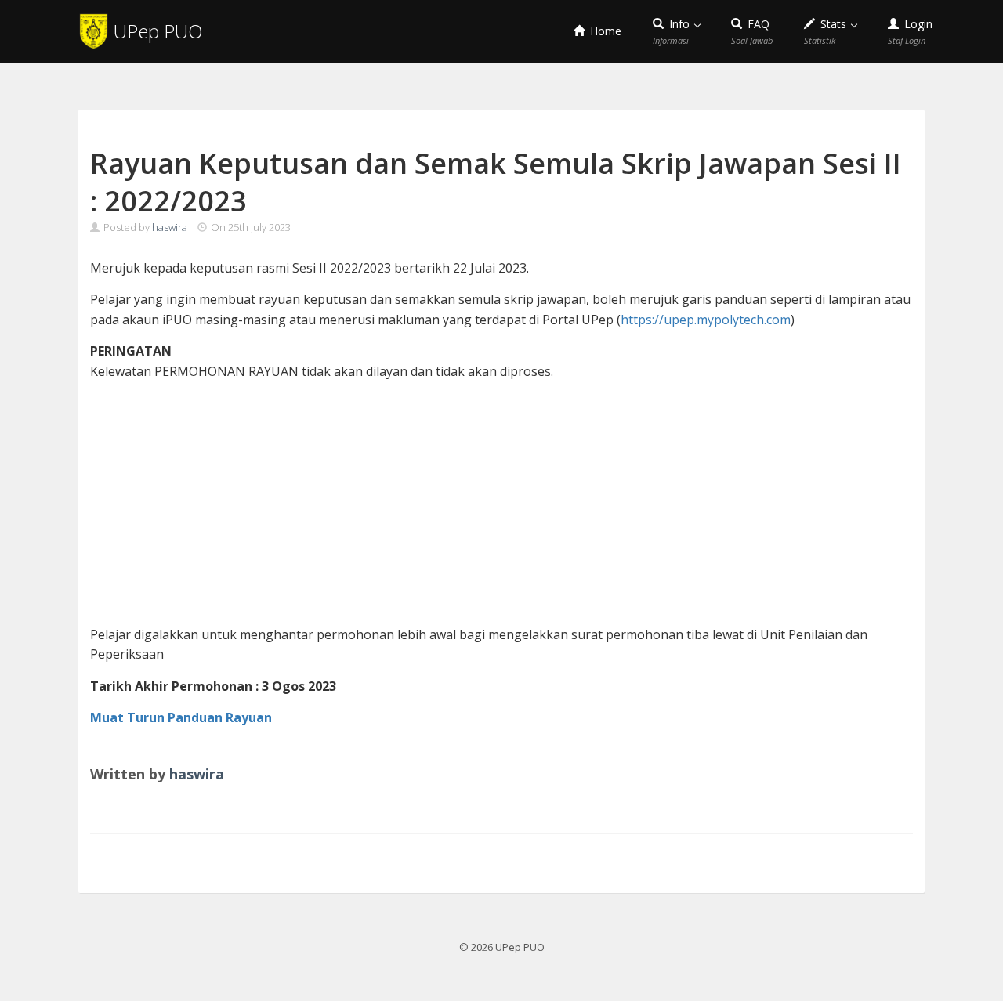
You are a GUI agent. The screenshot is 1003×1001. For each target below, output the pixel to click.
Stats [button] (826, 31)
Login (910, 31)
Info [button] (673, 31)
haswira (169, 227)
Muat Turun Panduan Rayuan (181, 717)
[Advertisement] (501, 503)
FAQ (752, 31)
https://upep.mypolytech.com (706, 319)
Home (604, 30)
